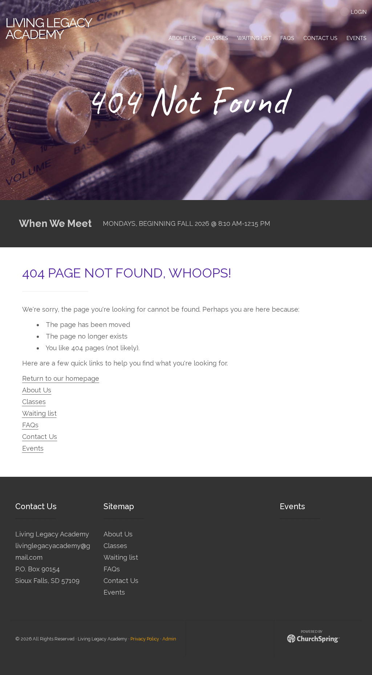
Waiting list (39, 413)
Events (33, 448)
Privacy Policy (144, 639)
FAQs (30, 425)
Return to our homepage (60, 378)
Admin (169, 639)
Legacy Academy (48, 28)
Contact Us (39, 436)
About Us (36, 390)
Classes (34, 402)
